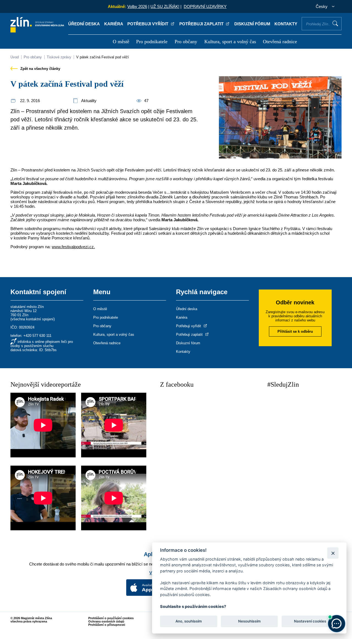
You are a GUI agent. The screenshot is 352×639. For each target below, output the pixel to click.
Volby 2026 (137, 6)
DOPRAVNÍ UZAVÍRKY (205, 6)
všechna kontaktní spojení (33, 319)
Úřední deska (84, 23)
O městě (121, 41)
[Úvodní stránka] (37, 31)
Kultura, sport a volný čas (230, 41)
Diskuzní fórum (252, 23)
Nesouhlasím (249, 621)
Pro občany (186, 41)
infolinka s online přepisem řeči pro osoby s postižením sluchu (41, 344)
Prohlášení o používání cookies (111, 618)
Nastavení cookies (310, 621)
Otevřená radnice (280, 41)
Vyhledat (335, 23)
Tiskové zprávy (59, 57)
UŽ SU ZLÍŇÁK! (164, 6)
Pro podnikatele (151, 41)
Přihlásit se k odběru (295, 331)
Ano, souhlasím (188, 621)
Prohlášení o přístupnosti (106, 624)
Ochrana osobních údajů (106, 621)
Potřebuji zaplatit (202, 23)
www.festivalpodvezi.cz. (73, 246)
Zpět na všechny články (39, 69)
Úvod (14, 57)
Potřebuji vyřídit (148, 23)
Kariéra (113, 23)
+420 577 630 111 (37, 336)
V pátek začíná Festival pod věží (102, 57)
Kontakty (285, 23)
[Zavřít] (333, 553)
